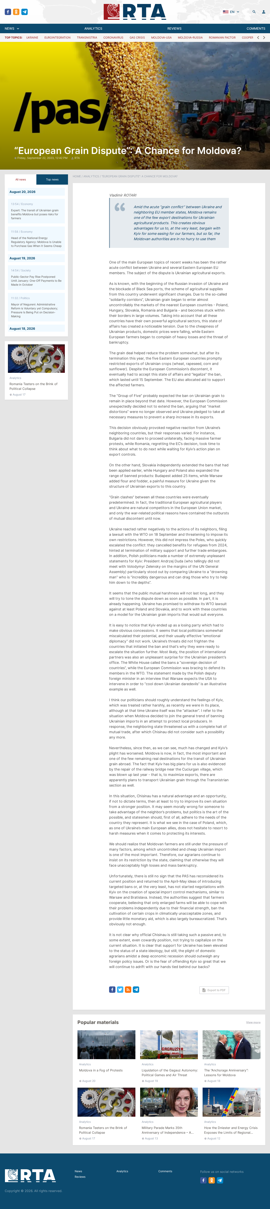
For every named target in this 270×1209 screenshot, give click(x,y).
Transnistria (87, 37)
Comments (165, 1171)
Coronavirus (113, 37)
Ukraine (32, 37)
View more (253, 1022)
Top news (52, 179)
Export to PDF (217, 990)
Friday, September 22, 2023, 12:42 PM (42, 158)
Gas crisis (137, 37)
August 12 (213, 1138)
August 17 (19, 394)
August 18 (213, 1080)
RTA (77, 158)
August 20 (88, 1080)
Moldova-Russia (190, 37)
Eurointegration (57, 37)
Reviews (80, 1176)
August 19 (151, 1080)
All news (20, 179)
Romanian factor (222, 37)
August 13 (151, 1138)
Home (77, 176)
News (78, 1171)
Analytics (15, 378)
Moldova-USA (161, 37)
